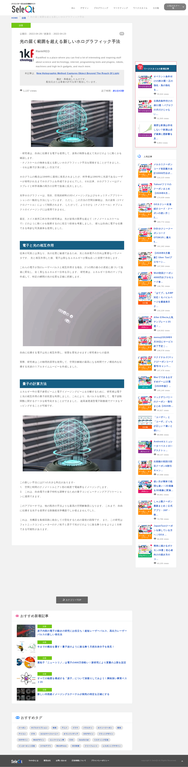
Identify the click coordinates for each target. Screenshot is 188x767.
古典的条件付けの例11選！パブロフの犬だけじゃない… (163, 107)
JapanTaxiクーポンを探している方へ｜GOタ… (163, 530)
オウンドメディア (71, 734)
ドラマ (75, 728)
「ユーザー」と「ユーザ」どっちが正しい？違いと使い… (163, 424)
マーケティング (120, 8)
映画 (54, 728)
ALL (73, 8)
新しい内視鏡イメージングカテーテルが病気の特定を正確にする (73, 694)
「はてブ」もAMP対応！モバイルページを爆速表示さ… (163, 299)
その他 (156, 8)
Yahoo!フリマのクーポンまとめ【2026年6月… (162, 188)
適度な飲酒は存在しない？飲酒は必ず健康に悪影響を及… (163, 132)
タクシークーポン (105, 728)
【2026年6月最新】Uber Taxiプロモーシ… (163, 257)
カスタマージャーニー (49, 734)
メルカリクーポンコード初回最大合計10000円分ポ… (163, 168)
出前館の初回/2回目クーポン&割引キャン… (163, 465)
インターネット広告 (27, 746)
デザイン (84, 8)
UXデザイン (88, 734)
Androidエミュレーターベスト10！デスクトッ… (163, 446)
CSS (71, 740)
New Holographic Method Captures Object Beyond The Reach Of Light (77, 73)
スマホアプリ (45, 746)
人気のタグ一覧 (173, 7)
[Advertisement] (72, 571)
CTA (33, 734)
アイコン (22, 734)
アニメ (64, 728)
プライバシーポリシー (100, 760)
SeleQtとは (34, 760)
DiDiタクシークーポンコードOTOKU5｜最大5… (163, 235)
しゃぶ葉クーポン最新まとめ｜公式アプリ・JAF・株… (163, 508)
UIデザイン (23, 740)
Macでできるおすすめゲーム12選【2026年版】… (163, 381)
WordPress (61, 746)
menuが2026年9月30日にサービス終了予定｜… (163, 341)
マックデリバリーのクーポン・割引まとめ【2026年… (163, 401)
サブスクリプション (39, 728)
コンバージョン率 (57, 740)
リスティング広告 (101, 740)
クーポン (22, 728)
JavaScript (84, 740)
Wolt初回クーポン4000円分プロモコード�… (163, 277)
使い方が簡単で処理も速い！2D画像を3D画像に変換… (163, 485)
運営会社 (47, 760)
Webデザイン (38, 740)
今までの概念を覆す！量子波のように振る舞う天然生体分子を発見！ (76, 646)
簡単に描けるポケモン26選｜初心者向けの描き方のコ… (163, 552)
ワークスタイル (140, 8)
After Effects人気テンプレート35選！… (163, 321)
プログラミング (101, 8)
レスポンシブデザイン (112, 746)
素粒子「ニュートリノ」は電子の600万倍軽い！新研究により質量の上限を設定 (81, 662)
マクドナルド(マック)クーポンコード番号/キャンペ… (163, 361)
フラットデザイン (106, 734)
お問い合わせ (61, 760)
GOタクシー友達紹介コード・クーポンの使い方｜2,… (163, 211)
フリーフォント (91, 746)
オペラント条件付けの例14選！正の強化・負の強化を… (163, 83)
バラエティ (87, 728)
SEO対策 (75, 746)
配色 (119, 728)
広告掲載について (79, 760)
